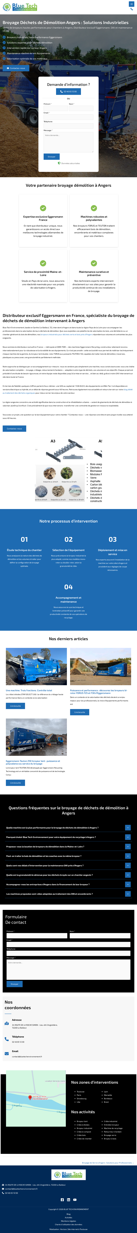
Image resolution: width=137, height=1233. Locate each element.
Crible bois (81, 1135)
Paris (79, 1095)
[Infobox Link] (31, 1025)
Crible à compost (84, 1132)
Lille (78, 1102)
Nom (71, 104)
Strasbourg (81, 1098)
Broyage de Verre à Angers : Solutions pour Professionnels (108, 1163)
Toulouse (80, 1091)
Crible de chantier (84, 1138)
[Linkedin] (68, 1199)
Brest (106, 1102)
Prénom (48, 104)
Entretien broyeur (111, 1125)
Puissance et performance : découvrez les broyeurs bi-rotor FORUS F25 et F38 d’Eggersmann (98, 691)
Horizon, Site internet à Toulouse (73, 1229)
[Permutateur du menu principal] (131, 4)
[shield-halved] (59, 163)
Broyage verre (110, 1135)
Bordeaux (108, 1098)
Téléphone (48, 121)
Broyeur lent (82, 1121)
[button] (132, 9)
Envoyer (51, 156)
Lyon (106, 1091)
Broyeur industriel (84, 1128)
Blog (69, 1214)
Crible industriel (110, 1121)
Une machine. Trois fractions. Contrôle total (29, 690)
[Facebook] (62, 1199)
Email (47, 113)
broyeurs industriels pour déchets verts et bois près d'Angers (66, 334)
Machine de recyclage (113, 1128)
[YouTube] (75, 1199)
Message (48, 130)
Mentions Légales (68, 1221)
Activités (68, 1217)
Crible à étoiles (83, 1125)
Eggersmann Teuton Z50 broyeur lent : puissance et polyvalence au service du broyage (33, 762)
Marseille (108, 1095)
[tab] (68, 828)
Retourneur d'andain (112, 1132)
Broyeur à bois (110, 1138)
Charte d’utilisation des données (68, 1224)
